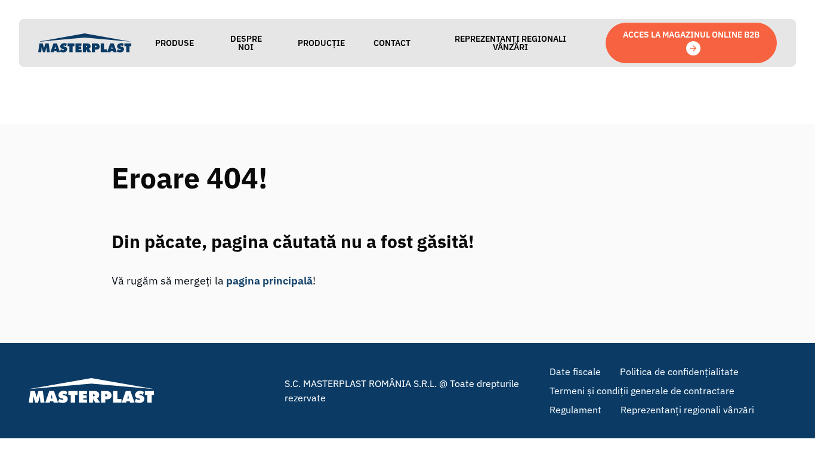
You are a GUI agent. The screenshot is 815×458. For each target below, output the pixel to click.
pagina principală (269, 280)
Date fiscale (575, 371)
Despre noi (246, 42)
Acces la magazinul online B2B (691, 34)
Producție (321, 43)
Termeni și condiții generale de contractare (641, 391)
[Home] (84, 43)
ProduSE (174, 43)
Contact (391, 43)
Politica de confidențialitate (679, 371)
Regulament (575, 410)
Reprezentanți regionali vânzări (510, 42)
